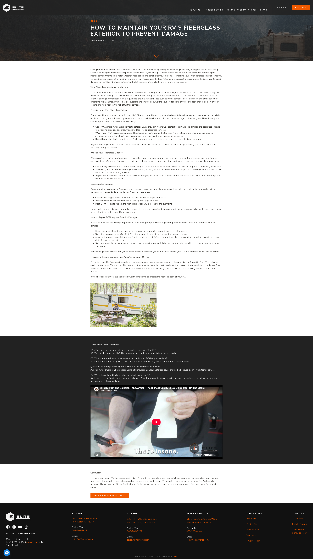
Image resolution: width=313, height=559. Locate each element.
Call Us (281, 7)
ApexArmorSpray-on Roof (299, 531)
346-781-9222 (134, 531)
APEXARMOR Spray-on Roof (242, 10)
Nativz (175, 556)
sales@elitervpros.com (83, 538)
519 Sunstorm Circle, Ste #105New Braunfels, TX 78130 (201, 520)
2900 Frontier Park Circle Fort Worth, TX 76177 (84, 520)
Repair (264, 10)
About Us (195, 10)
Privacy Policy (253, 540)
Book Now (301, 7)
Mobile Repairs (214, 10)
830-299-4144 (194, 531)
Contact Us (251, 524)
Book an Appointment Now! (109, 495)
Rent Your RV (253, 529)
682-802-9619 (79, 530)
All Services (298, 518)
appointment (32, 542)
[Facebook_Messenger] (7, 552)
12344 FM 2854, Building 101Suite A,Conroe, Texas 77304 (142, 520)
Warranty (251, 535)
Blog (93, 21)
